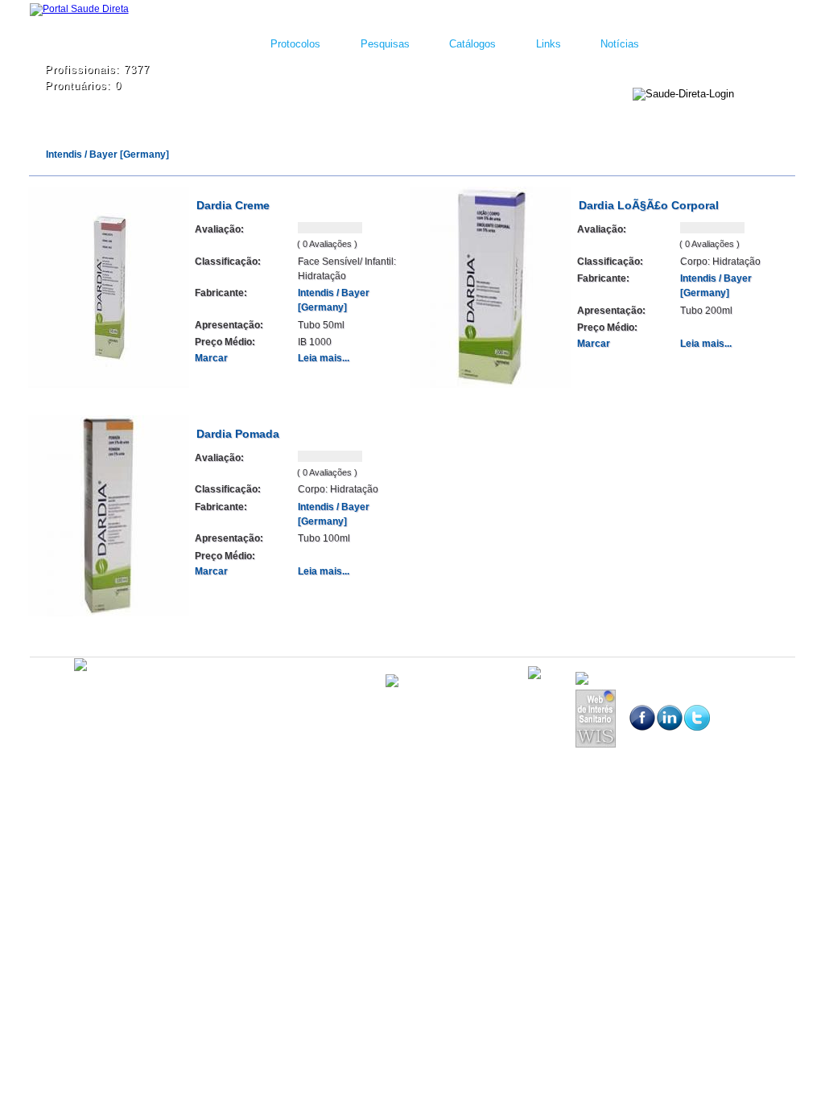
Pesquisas (385, 44)
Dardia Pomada (237, 433)
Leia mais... (323, 358)
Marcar (211, 358)
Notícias (619, 44)
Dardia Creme (233, 205)
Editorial (127, 692)
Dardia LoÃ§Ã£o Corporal (649, 205)
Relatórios (228, 692)
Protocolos (295, 44)
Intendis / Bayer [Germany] (107, 154)
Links (548, 44)
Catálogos (472, 44)
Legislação (175, 692)
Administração (70, 692)
